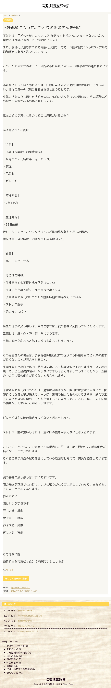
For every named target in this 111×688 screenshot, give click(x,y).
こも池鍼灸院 (55, 679)
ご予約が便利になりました (30, 631)
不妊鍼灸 (9, 570)
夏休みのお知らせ (26, 610)
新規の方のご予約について (24, 591)
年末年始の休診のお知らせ (30, 615)
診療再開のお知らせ (27, 621)
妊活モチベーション (20, 587)
